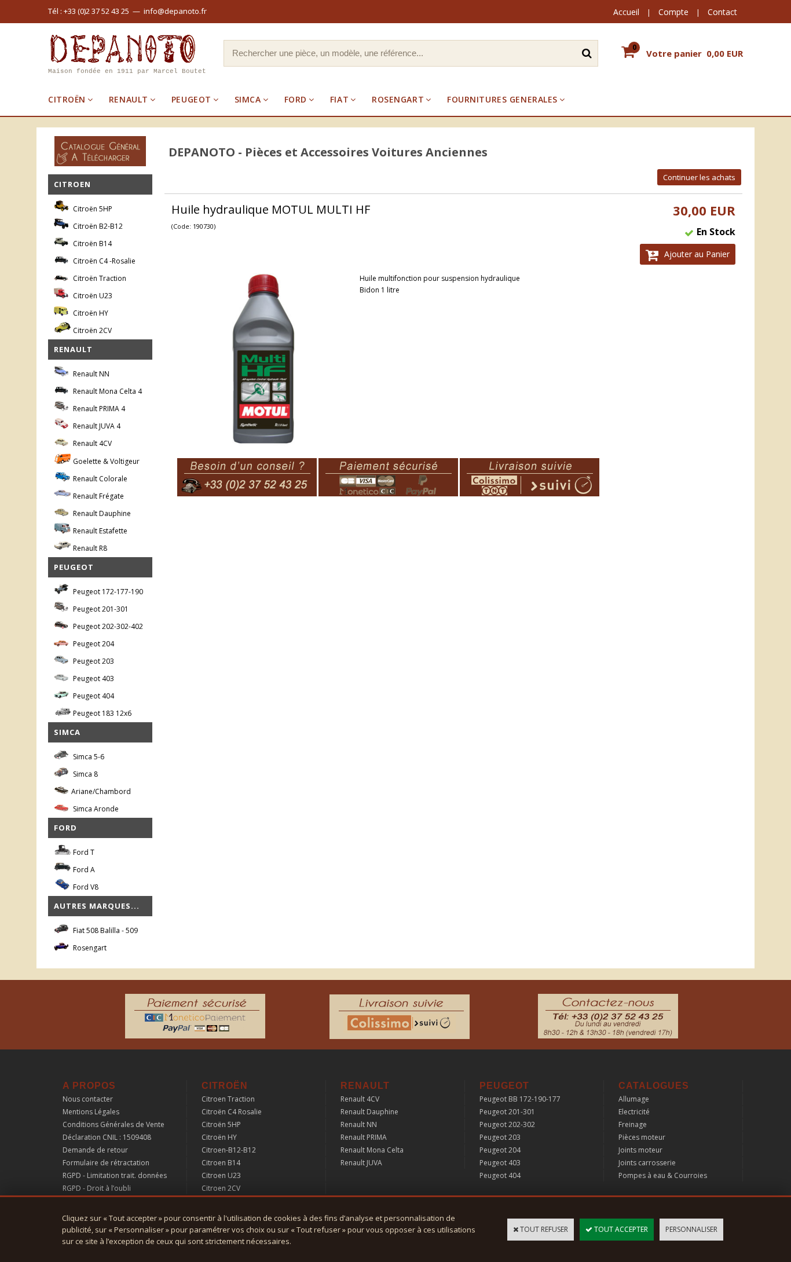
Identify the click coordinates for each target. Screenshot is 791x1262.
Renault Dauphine (101, 513)
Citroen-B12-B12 (229, 1150)
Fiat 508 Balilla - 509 (104, 930)
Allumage (633, 1099)
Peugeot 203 (92, 661)
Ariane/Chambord (101, 791)
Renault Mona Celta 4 (106, 391)
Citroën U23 (91, 296)
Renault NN (90, 374)
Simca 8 (84, 774)
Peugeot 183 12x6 (101, 713)
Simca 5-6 (87, 757)
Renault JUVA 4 (95, 426)
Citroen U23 (221, 1175)
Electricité (634, 1112)
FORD (295, 99)
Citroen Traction (228, 1099)
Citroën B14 (91, 243)
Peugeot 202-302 (507, 1124)
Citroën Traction (98, 278)
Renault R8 (89, 548)
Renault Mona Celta (372, 1150)
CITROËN (67, 99)
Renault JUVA (361, 1163)
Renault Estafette (99, 531)
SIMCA (248, 99)
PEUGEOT (191, 99)
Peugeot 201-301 (100, 609)
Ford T (82, 852)
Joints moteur (640, 1150)
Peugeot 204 (92, 644)
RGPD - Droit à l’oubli (97, 1188)
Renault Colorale (99, 479)
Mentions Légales (91, 1112)
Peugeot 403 (92, 678)
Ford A (83, 870)
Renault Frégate (97, 496)
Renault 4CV (91, 443)
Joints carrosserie (647, 1163)
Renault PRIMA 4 (98, 409)
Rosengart (89, 948)
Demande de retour (95, 1150)
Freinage (632, 1124)
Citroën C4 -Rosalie (103, 261)
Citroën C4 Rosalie (232, 1112)
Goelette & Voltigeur (105, 461)
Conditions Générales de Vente (113, 1124)
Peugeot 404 (92, 696)
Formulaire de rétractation (106, 1163)
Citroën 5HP (91, 209)
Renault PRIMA (363, 1137)
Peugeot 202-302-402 (107, 626)
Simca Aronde (95, 809)
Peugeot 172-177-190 (107, 592)
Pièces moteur (641, 1137)
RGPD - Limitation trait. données (115, 1175)
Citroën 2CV (91, 330)
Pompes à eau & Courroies (662, 1175)
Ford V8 (84, 887)
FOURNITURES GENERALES (502, 99)
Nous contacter (88, 1099)
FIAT (339, 99)
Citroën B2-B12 (97, 226)
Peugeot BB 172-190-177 (520, 1099)
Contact (722, 11)
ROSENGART (398, 99)
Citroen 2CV (221, 1188)
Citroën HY (89, 313)
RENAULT (128, 99)
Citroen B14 (221, 1163)
